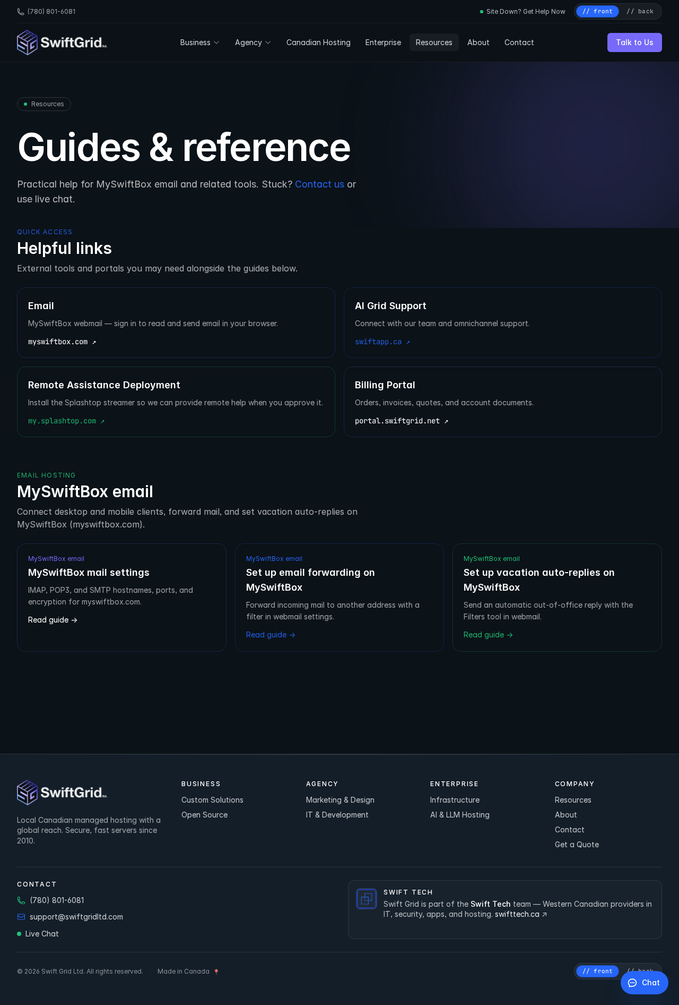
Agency (248, 42)
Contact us (319, 184)
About (478, 42)
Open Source (204, 814)
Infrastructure (455, 799)
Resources (434, 42)
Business (195, 42)
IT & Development (337, 814)
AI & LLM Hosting (460, 814)
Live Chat (42, 933)
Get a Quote (577, 844)
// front (597, 11)
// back (640, 11)
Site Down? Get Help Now (525, 11)
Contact (519, 42)
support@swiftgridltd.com (76, 916)
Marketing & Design (340, 799)
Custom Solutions (212, 799)
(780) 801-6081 (51, 11)
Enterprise (383, 42)
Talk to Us (635, 42)
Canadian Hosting (318, 42)
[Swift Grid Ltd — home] (62, 42)
